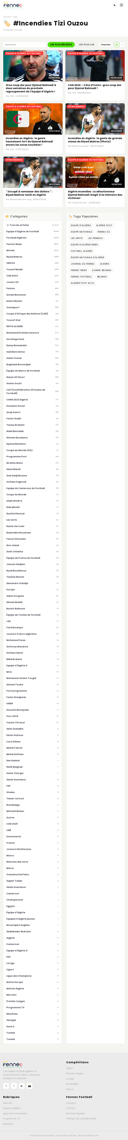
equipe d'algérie (81, 225)
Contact (71, 1108)
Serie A (70, 1089)
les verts (77, 238)
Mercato (7, 1103)
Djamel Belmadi (101, 270)
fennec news (79, 270)
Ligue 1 (69, 1068)
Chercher (105, 44)
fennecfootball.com (88, 1135)
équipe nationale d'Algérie (87, 257)
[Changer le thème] (114, 5)
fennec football (81, 276)
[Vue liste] (122, 44)
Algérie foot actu (82, 283)
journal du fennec (83, 263)
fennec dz (104, 231)
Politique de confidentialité (81, 1118)
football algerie (81, 251)
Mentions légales (75, 1113)
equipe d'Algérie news (84, 244)
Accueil (7, 16)
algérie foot (104, 225)
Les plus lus (86, 44)
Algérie (104, 263)
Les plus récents (61, 44)
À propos (71, 1103)
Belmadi (102, 276)
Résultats (8, 1123)
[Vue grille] (116, 44)
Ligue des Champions (15, 1113)
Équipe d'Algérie (12, 1108)
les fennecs (95, 238)
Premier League (75, 1073)
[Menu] (121, 5)
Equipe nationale (81, 231)
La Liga (70, 1078)
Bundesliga (72, 1083)
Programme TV (11, 1118)
